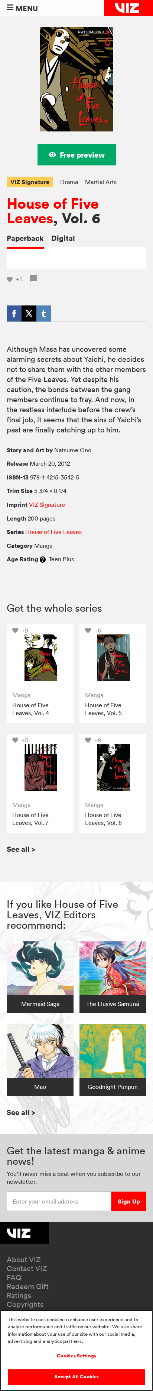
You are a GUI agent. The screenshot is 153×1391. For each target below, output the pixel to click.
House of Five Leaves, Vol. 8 (103, 819)
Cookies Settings (76, 1356)
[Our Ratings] (43, 559)
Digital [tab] (63, 238)
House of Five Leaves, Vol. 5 (103, 709)
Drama (69, 181)
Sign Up (129, 1201)
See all (21, 849)
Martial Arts (101, 181)
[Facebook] (14, 313)
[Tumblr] (43, 313)
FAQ (14, 1277)
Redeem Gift (28, 1286)
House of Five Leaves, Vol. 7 (30, 819)
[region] (76, 1350)
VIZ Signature (29, 182)
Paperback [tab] (25, 238)
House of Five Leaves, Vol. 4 (30, 709)
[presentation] (40, 657)
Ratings (19, 1295)
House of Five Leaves (53, 211)
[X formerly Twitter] (29, 313)
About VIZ (24, 1259)
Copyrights (25, 1304)
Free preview (82, 155)
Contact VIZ (27, 1268)
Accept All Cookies (76, 1376)
